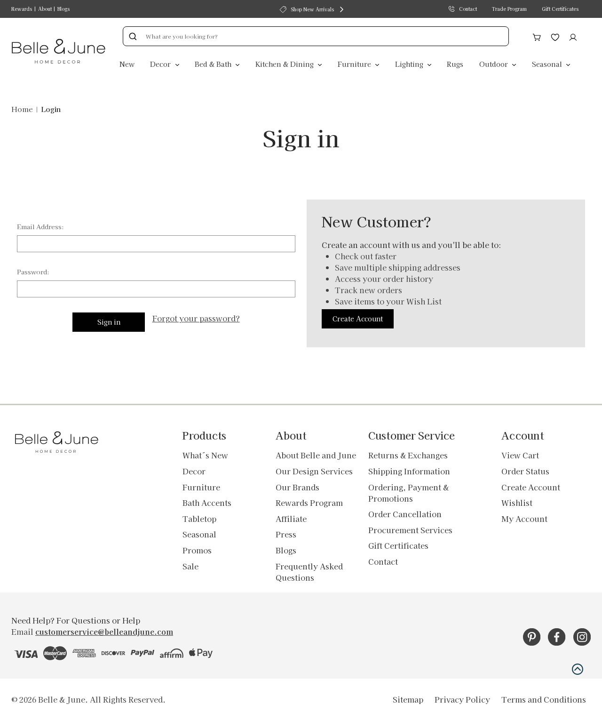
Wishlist (516, 502)
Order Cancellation (405, 514)
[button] (577, 669)
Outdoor (494, 64)
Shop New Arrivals (312, 9)
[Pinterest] (531, 637)
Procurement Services (410, 530)
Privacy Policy (462, 699)
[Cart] (536, 35)
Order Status (525, 471)
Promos (197, 550)
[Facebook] (556, 637)
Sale (190, 566)
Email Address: (40, 226)
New (127, 64)
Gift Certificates (560, 8)
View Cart (520, 455)
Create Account (358, 318)
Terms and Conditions (543, 699)
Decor (161, 64)
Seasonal (548, 64)
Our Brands (297, 487)
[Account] (573, 35)
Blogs (63, 8)
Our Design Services (314, 471)
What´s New (205, 455)
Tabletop (199, 518)
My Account (524, 518)
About (45, 8)
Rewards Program (309, 502)
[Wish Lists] (555, 35)
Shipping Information (409, 471)
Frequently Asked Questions (309, 571)
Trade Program (509, 8)
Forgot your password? (196, 318)
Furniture (355, 64)
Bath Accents (206, 502)
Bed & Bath (214, 64)
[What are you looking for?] (132, 36)
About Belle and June (316, 455)
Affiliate (291, 518)
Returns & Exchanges (408, 455)
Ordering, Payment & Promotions (408, 492)
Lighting (410, 64)
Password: (33, 271)
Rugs (455, 64)
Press (286, 534)
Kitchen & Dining (285, 64)
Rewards (21, 8)
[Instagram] (582, 637)
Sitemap (408, 699)
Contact (468, 8)
